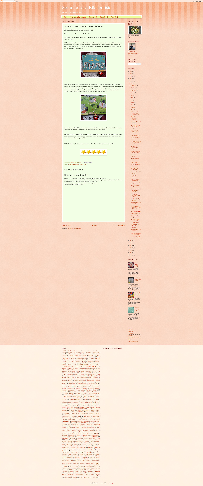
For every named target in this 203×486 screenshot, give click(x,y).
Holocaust (76, 404)
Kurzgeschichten (85, 419)
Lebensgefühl (79, 421)
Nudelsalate (64, 441)
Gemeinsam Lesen (76, 394)
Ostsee (86, 443)
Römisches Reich (75, 452)
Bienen (78, 363)
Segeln (63, 457)
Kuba (94, 418)
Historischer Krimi (88, 402)
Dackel (99, 372)
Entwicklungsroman (78, 380)
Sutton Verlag (77, 460)
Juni (132, 97)
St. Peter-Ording (86, 458)
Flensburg (85, 386)
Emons (96, 379)
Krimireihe (76, 418)
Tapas (86, 461)
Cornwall (80, 372)
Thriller (98, 463)
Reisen (65, 449)
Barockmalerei (78, 360)
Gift (69, 398)
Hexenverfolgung (75, 402)
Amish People (78, 355)
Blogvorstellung (76, 368)
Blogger (98, 364)
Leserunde (97, 422)
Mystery (69, 433)
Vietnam (71, 471)
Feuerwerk (64, 386)
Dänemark (95, 377)
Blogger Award (67, 366)
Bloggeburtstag (93, 364)
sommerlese (132, 51)
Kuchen (97, 418)
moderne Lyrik (87, 477)
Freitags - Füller (80, 390)
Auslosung (65, 358)
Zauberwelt (64, 475)
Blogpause (64, 368)
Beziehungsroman (65, 363)
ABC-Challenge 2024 (133, 341)
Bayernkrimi (90, 360)
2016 (131, 252)
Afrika (78, 352)
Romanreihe (74, 451)
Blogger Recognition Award (77, 366)
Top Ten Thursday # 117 (135, 138)
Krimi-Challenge (87, 416)
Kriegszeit (73, 416)
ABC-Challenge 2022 (135, 211)
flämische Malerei (67, 477)
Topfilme (71, 466)
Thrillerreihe (67, 465)
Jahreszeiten (72, 408)
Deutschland (81, 374)
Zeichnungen (70, 475)
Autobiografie (91, 358)
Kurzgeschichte (77, 419)
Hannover (76, 401)
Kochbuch (97, 413)
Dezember (133, 83)
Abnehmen (91, 350)
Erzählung (86, 382)
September (133, 90)
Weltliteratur (70, 472)
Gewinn (79, 396)
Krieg (99, 415)
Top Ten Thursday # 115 (135, 186)
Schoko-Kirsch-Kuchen (134, 176)
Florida (90, 386)
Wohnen (86, 474)
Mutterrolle (64, 433)
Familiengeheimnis (82, 383)
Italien (87, 407)
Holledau (71, 404)
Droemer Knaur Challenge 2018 (90, 376)
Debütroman (70, 374)
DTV (94, 372)
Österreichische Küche (83, 479)
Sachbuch (88, 452)
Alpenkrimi (80, 353)
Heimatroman (64, 402)
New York (73, 438)
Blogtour (69, 368)
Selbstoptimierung (69, 457)
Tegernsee (63, 463)
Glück (86, 398)
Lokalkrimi (64, 427)
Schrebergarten (65, 455)
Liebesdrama (89, 424)
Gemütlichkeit (90, 394)
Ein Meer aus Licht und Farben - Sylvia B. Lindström (136, 207)
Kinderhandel (89, 411)
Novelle (93, 439)
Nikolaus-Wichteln (91, 438)
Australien (72, 358)
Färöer (76, 391)
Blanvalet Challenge (83, 364)
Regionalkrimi (81, 447)
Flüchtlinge (64, 388)
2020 (131, 243)
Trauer (81, 466)
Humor (95, 404)
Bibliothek (73, 363)
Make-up (92, 429)
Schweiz (97, 455)
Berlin (83, 361)
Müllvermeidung (72, 435)
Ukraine (68, 468)
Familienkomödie (65, 385)
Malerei (63, 430)
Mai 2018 (87, 429)
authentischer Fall (90, 475)
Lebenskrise (86, 421)
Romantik (82, 451)
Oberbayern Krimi (71, 441)
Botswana (88, 368)
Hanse (81, 401)
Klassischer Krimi (84, 413)
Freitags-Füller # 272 (135, 183)
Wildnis (97, 472)
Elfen (92, 379)
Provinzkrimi (96, 445)
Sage (95, 452)
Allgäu (63, 353)
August (133, 92)
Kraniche (83, 415)
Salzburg (65, 454)
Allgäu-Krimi (69, 353)
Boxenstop (93, 368)
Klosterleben (91, 413)
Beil (73, 361)
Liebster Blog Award (69, 425)
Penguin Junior (83, 164)
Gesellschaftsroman (67, 396)
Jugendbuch (64, 410)
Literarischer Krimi (89, 425)
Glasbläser (73, 398)
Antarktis (63, 356)
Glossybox (79, 398)
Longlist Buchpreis (75, 427)
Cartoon (82, 371)
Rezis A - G (93, 17)
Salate (99, 452)
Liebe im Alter (75, 424)
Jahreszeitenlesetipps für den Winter (135, 152)
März (132, 105)
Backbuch (98, 358)
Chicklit (94, 371)
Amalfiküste (64, 355)
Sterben (63, 460)
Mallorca (68, 430)
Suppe (72, 460)
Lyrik (98, 427)
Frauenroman (71, 390)
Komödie (72, 415)
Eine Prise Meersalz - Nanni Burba (135, 179)
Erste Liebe (75, 382)
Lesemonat (83, 422)
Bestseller (97, 361)
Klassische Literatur (75, 413)
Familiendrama (72, 383)
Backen (65, 360)
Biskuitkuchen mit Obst (72, 364)
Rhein (98, 449)
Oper (92, 441)
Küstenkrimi (66, 421)
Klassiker (67, 413)
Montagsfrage (78, 432)
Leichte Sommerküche (94, 421)
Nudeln (97, 439)
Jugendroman (86, 410)
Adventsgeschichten (71, 352)
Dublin (90, 377)
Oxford (97, 442)
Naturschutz (71, 436)
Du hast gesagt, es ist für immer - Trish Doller (135, 195)
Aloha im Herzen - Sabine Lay (135, 168)
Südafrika (88, 460)
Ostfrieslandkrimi (80, 442)
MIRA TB (76, 429)
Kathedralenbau (65, 411)
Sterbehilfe (97, 458)
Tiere (80, 465)
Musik (86, 432)
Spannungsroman (78, 458)
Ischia (72, 407)
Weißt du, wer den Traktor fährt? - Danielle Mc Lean (135, 113)
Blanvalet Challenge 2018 (137, 309)
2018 (131, 247)
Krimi (78, 416)
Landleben (73, 421)
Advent (64, 352)
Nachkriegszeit (85, 435)
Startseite (94, 225)
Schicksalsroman (89, 454)
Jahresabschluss (66, 408)
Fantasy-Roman (96, 385)
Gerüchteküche (97, 394)
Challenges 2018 (89, 371)
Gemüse (84, 394)
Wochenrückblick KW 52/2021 (136, 230)
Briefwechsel (74, 369)
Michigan (79, 430)
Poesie (95, 444)
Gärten (90, 399)
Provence (90, 446)
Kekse (74, 411)
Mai (132, 100)
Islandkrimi (82, 407)
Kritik (90, 418)
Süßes (77, 461)
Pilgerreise (90, 444)
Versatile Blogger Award (95, 469)
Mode (97, 430)
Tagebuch (81, 461)
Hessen (69, 402)
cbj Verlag (98, 476)
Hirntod (82, 402)
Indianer (81, 405)
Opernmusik (96, 441)
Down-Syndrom (73, 375)
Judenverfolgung (95, 408)
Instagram (130, 333)
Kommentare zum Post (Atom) (74, 228)
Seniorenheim (77, 457)
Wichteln (81, 472)
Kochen (66, 415)
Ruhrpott (97, 451)
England (69, 380)
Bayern (84, 360)
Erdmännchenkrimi (90, 380)
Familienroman (73, 385)
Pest (80, 444)
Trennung (95, 466)
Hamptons (63, 401)
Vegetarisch (80, 469)
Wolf (92, 474)
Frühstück (72, 391)
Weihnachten (97, 471)
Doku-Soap (66, 375)
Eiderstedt (69, 379)
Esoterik (97, 382)
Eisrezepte (87, 379)
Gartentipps (98, 391)
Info (90, 405)
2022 (131, 81)
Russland (63, 452)
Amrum (84, 355)
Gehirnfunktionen (67, 394)
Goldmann (91, 398)
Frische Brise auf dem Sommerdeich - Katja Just (135, 190)
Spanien (71, 458)
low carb (80, 477)
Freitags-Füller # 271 (135, 213)
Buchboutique (82, 369)
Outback (92, 442)
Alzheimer (97, 353)
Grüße (85, 399)
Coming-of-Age (73, 372)
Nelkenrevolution (88, 436)
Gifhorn (64, 398)
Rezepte (91, 449)
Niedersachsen (79, 438)
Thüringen (75, 465)
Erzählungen (91, 382)
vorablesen (94, 477)
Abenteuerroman (77, 350)
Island (76, 407)
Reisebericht (90, 447)
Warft (85, 471)
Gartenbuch (85, 391)
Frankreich (84, 388)
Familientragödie (83, 385)
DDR (90, 372)
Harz (85, 401)
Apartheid (68, 356)
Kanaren (97, 410)
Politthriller (67, 445)
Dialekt (87, 374)
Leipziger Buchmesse (66, 422)
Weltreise (76, 472)
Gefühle (89, 393)
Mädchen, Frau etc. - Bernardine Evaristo (135, 226)
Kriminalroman (66, 418)
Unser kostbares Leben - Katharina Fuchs (136, 233)
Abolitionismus (97, 350)
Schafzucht (75, 454)
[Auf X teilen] (88, 162)
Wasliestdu (90, 471)
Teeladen (97, 461)
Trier (99, 466)
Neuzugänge (65, 438)
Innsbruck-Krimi (96, 405)
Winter (63, 474)
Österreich (74, 479)
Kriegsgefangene (66, 416)
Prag (78, 445)
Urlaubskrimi (97, 468)
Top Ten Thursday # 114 (135, 216)
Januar (132, 109)
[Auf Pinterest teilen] (91, 162)
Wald (81, 471)
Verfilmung (87, 469)
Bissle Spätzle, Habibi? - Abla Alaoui (137, 265)
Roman (64, 451)
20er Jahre (70, 350)
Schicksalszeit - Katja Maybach (135, 199)
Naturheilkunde (64, 436)
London (69, 427)
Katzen (70, 411)
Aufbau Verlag (91, 357)
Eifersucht (75, 379)
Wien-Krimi (92, 472)
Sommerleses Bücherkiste (86, 7)
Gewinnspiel (92, 396)
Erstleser (80, 382)
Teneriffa (69, 463)
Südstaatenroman (70, 461)
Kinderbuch (80, 412)
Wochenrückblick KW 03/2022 (136, 155)
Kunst (63, 419)
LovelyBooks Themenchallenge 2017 (88, 427)
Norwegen (87, 439)
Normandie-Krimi (79, 439)
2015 (131, 255)
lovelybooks (74, 477)
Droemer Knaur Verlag (68, 377)
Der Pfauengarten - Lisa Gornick (135, 159)
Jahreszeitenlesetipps (81, 408)
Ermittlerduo (98, 380)
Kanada (92, 410)
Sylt (83, 460)
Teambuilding (91, 461)
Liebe (69, 424)
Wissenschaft (70, 474)
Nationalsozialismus (95, 435)
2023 (131, 78)
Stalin (92, 458)
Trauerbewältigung (88, 466)
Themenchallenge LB (90, 463)
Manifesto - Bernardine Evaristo (134, 118)
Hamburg (96, 399)
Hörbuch (76, 405)
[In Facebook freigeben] (89, 162)
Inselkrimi (63, 407)
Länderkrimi (64, 429)
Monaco (63, 432)
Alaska (82, 352)
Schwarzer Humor (73, 455)
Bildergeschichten (95, 363)
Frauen (91, 388)
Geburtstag (65, 393)
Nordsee (98, 438)
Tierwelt (92, 465)
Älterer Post (121, 225)
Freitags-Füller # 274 (135, 135)
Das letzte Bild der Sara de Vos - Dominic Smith (138, 280)
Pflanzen (84, 444)
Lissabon (82, 425)
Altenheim (86, 353)
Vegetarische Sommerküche (138, 294)
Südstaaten (64, 461)
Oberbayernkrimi (79, 441)
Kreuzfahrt (94, 415)
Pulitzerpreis (73, 447)
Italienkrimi (98, 407)
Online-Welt (87, 441)
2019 (131, 245)
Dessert (76, 374)
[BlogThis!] (86, 162)
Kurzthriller (98, 419)
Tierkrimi (86, 465)
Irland (68, 407)
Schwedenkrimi (90, 455)
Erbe (84, 380)
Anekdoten (97, 355)
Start (65, 17)
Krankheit (89, 415)
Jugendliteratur (79, 410)
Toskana (76, 466)
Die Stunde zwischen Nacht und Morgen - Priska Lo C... (135, 221)
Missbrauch (85, 430)
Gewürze (98, 396)
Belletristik (78, 361)
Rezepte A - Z (131, 335)
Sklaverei (92, 457)
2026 (131, 71)
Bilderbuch (70, 164)
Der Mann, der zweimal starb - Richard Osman (135, 148)
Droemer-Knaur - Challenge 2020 (134, 338)
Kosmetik (78, 415)
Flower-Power (96, 386)
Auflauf (99, 356)
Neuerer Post (66, 225)
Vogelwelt (76, 471)
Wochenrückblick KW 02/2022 (136, 172)
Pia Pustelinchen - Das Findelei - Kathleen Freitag (136, 143)
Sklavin (97, 457)
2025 (131, 73)
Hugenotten (89, 404)
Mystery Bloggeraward (76, 433)
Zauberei (97, 474)
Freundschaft (65, 391)
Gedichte (71, 393)
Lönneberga (70, 429)
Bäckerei (69, 371)
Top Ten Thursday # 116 (135, 165)
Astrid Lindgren (84, 356)
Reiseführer (97, 447)
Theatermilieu (75, 463)
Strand (67, 460)
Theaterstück (82, 463)
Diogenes (98, 374)
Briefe (69, 369)
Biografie (64, 364)
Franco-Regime (71, 388)
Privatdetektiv (83, 445)
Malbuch (97, 429)
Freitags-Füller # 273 (135, 162)
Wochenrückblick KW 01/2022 (136, 203)
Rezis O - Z (114, 17)
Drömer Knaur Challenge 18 (82, 377)
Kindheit (95, 411)
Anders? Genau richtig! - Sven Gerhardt (134, 132)
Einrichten (81, 379)
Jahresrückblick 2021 (135, 237)
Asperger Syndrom (75, 356)
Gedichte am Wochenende (80, 393)
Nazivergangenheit (79, 436)
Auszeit (85, 358)
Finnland (74, 386)
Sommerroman (65, 458)
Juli (132, 95)
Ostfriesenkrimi (65, 442)
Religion (71, 449)
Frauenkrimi (64, 390)
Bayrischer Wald (97, 360)
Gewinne (85, 396)
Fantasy (89, 385)
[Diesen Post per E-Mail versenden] (85, 162)
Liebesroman (97, 424)
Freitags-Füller (91, 390)
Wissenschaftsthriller (79, 474)
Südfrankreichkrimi (95, 460)
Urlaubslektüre (66, 469)
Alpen (75, 353)
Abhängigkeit (84, 350)
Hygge (63, 405)
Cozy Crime (85, 372)
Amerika (71, 355)
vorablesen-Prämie (66, 479)
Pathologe (76, 444)
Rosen (92, 451)
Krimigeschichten (95, 416)
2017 (131, 250)
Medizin (73, 430)
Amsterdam (90, 355)
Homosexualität (83, 404)
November (133, 85)
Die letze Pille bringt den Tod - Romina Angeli (135, 127)
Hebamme (90, 401)
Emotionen (64, 380)
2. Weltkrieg (64, 350)
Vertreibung (65, 471)
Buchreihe (64, 371)
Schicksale (81, 454)
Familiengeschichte (93, 383)
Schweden (82, 455)
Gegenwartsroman (96, 393)
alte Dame (84, 475)
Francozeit (78, 388)
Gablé (81, 391)
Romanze (87, 451)
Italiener (92, 407)
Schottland (97, 454)
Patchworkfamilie (69, 444)
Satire (70, 454)
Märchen (96, 433)
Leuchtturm (64, 424)
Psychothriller (65, 447)
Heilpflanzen (96, 401)
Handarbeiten (70, 401)
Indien (86, 405)
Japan (89, 408)
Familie (63, 383)
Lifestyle (76, 425)
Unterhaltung (86, 468)
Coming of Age (66, 372)
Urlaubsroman (73, 469)
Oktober (133, 88)
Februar (133, 107)
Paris (63, 444)
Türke (64, 468)
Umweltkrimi (74, 468)
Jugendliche (72, 410)
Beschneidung (90, 361)
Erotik (70, 382)
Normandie (73, 439)
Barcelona (72, 360)
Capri (78, 371)
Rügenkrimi (82, 452)
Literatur (97, 425)
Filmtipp (69, 386)
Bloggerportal (76, 164)
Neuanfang (95, 436)
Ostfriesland (72, 442)
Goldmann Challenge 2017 (75, 399)
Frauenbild (97, 388)
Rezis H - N (104, 17)
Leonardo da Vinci (74, 422)
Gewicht (74, 396)
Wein (65, 472)
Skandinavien (85, 457)
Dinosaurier (92, 374)
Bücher (73, 371)
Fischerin (79, 386)
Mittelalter (92, 430)
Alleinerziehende (96, 352)
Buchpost (97, 369)
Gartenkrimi (92, 391)
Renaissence (84, 449)
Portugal (73, 446)
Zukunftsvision (77, 475)
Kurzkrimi (92, 419)
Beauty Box (66, 361)
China (99, 371)
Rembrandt (78, 449)
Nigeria (85, 438)
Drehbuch (80, 375)
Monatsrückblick (69, 432)
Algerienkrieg (88, 352)
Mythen (84, 433)
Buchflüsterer (90, 369)
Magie (82, 429)
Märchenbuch (64, 435)
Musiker (90, 432)
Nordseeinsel (66, 439)
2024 (131, 76)
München (78, 435)
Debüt (64, 374)
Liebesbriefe (82, 424)
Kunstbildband (70, 419)
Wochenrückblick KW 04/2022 (136, 122)
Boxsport (98, 368)
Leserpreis (91, 422)
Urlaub (92, 468)
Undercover (80, 468)
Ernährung (65, 382)
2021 (131, 240)
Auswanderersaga (79, 358)
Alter (91, 353)
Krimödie (84, 418)
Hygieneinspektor (69, 405)
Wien (86, 472)
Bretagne (65, 369)
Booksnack (82, 368)
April (132, 102)
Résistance (68, 452)
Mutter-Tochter (96, 432)
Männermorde (89, 433)
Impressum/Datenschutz (78, 17)
